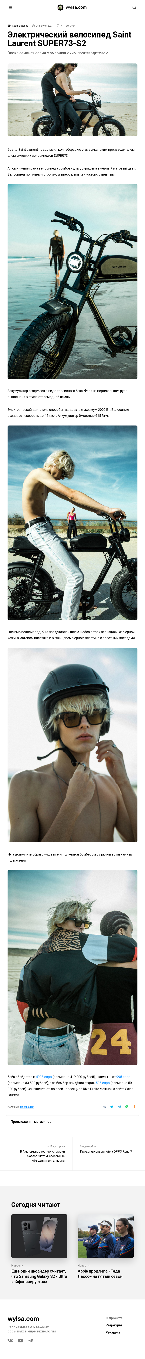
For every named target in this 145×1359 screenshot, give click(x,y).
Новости (17, 1265)
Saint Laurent (27, 1106)
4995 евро (44, 1077)
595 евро (103, 1083)
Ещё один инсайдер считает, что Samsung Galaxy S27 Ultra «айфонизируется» (39, 1276)
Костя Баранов (20, 25)
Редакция (114, 1325)
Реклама (113, 1332)
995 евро (123, 1077)
